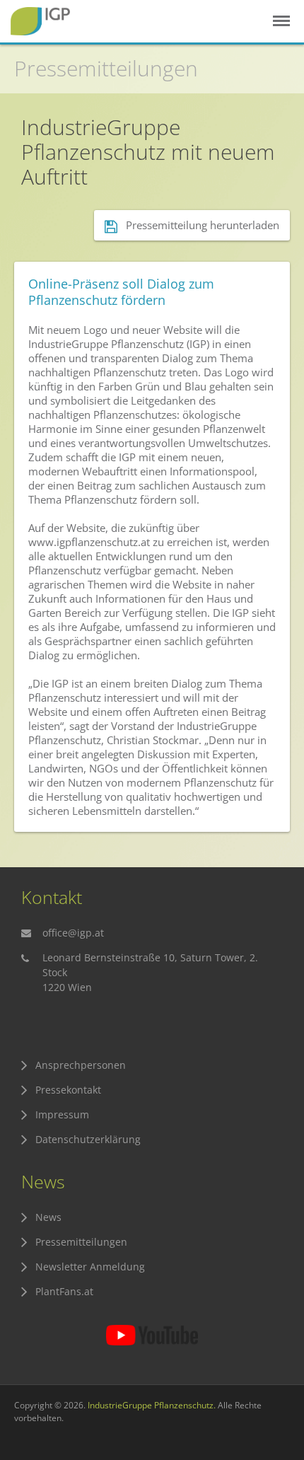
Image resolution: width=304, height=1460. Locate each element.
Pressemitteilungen (106, 68)
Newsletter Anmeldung (90, 1266)
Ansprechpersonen (80, 1065)
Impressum (62, 1114)
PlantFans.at (64, 1291)
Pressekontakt (68, 1089)
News (48, 1217)
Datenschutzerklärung (88, 1139)
